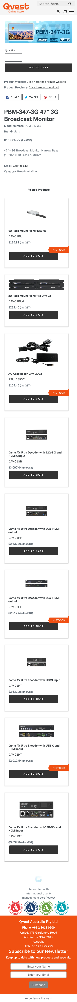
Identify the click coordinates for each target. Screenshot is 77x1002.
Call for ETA (20, 165)
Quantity (10, 50)
